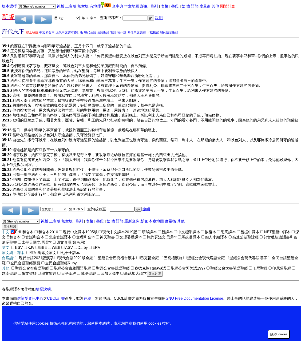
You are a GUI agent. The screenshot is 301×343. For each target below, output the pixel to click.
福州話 (122, 32)
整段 (175, 6)
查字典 (117, 6)
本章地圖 (131, 6)
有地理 (95, 6)
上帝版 (70, 6)
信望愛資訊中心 (30, 298)
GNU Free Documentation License (194, 298)
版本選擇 (9, 6)
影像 (144, 6)
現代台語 (90, 32)
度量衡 (205, 6)
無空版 (83, 6)
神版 (60, 6)
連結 (87, 298)
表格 (164, 6)
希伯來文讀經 (136, 32)
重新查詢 (131, 221)
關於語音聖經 (169, 32)
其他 (215, 6)
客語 (113, 32)
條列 (154, 6)
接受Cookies (278, 334)
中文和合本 (47, 32)
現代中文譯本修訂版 (69, 32)
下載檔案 (153, 32)
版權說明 (43, 289)
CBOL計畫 (56, 298)
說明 (159, 18)
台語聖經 (103, 32)
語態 (194, 6)
